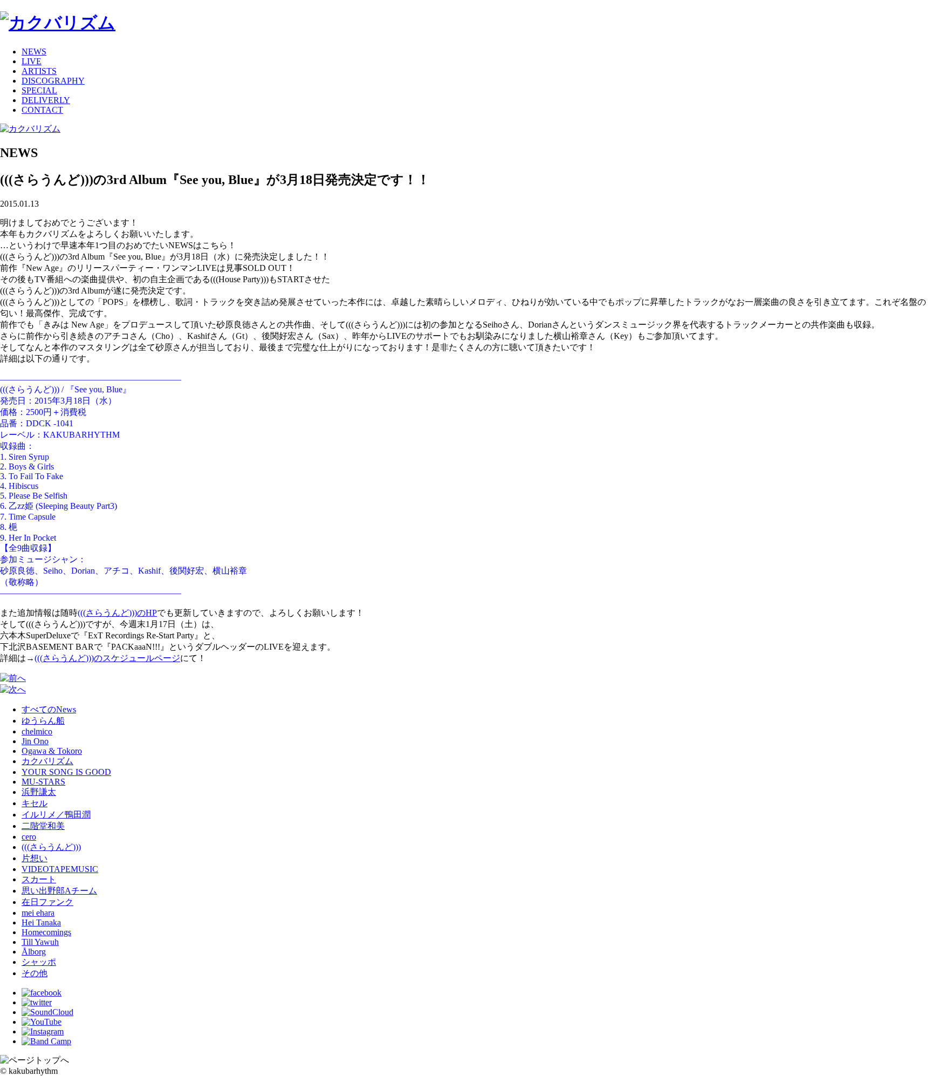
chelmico (37, 731)
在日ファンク (47, 902)
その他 (34, 973)
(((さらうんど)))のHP (117, 612)
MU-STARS (43, 781)
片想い (34, 858)
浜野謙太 (39, 791)
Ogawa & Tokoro (52, 750)
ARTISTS (39, 71)
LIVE (32, 61)
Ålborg (34, 951)
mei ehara (38, 912)
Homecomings (46, 932)
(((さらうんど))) (51, 847)
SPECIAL (39, 90)
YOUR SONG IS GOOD (66, 772)
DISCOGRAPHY (53, 80)
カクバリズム (47, 761)
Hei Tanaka (41, 922)
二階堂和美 (43, 825)
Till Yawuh (40, 941)
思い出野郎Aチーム (59, 890)
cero (29, 836)
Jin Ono (35, 741)
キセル (34, 803)
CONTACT (42, 109)
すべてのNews (49, 709)
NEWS (34, 51)
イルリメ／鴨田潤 (56, 814)
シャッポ (39, 961)
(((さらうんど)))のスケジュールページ (107, 658)
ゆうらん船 (43, 720)
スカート (39, 879)
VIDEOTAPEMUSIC (60, 869)
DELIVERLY (46, 100)
